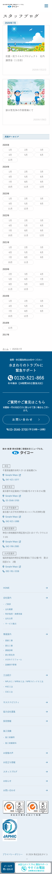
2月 (26, 150)
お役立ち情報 (9, 762)
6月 (41, 155)
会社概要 (9, 609)
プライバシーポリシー (13, 854)
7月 (10, 182)
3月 (41, 150)
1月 (10, 150)
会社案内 (7, 598)
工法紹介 (7, 675)
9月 (41, 182)
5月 (26, 155)
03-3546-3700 (12, 500)
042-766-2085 (12, 546)
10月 (10, 187)
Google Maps (11, 475)
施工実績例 (10, 737)
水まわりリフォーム (13, 659)
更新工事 (9, 640)
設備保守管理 (10, 665)
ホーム (6, 349)
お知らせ (7, 781)
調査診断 (9, 650)
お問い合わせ (9, 790)
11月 (26, 187)
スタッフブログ (10, 772)
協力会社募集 (9, 712)
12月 (10, 160)
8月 (26, 182)
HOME (6, 588)
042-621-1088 (12, 521)
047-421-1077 (12, 479)
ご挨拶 (8, 604)
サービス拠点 (10, 624)
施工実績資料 (10, 743)
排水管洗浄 (10, 655)
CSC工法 (9, 692)
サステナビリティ (11, 702)
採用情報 (7, 721)
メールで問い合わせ (8, 867)
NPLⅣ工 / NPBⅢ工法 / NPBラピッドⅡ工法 (24, 681)
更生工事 (9, 646)
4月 (10, 155)
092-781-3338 (12, 571)
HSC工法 (9, 687)
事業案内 (7, 634)
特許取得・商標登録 (13, 614)
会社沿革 (9, 618)
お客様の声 (8, 753)
